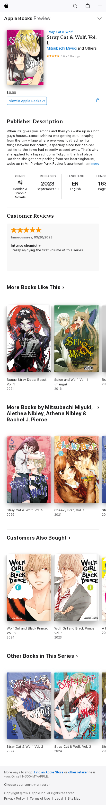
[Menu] (100, 6)
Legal (59, 798)
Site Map (74, 798)
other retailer (78, 772)
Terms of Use (40, 798)
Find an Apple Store (49, 772)
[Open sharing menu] (97, 100)
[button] (75, 6)
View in (25, 101)
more (95, 163)
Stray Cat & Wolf (60, 32)
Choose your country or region (27, 785)
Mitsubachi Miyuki (62, 48)
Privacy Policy (14, 798)
